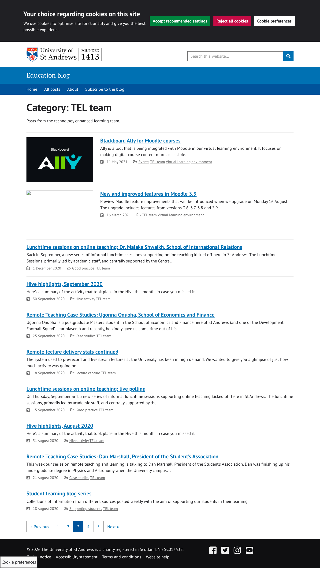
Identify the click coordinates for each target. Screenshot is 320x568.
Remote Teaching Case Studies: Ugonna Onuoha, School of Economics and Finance (120, 314)
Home (31, 89)
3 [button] (78, 526)
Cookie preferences (274, 21)
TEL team (157, 161)
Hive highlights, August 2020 (59, 425)
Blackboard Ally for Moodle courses (140, 140)
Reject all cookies (232, 21)
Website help (157, 557)
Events (143, 161)
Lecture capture (88, 372)
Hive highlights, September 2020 (64, 283)
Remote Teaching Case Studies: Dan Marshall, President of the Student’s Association (122, 456)
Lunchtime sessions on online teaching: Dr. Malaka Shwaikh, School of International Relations (134, 246)
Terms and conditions (121, 557)
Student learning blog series (59, 493)
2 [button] (68, 526)
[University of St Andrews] (64, 55)
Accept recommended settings (180, 21)
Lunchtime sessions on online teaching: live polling (85, 388)
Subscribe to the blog (104, 89)
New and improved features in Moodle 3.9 (148, 193)
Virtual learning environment (189, 161)
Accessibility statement (76, 557)
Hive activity (85, 298)
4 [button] (88, 526)
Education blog (48, 75)
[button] (39, 526)
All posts (52, 89)
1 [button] (58, 526)
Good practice (83, 268)
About (72, 89)
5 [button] (98, 526)
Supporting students (85, 508)
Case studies (86, 335)
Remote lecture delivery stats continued (72, 351)
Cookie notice (38, 557)
